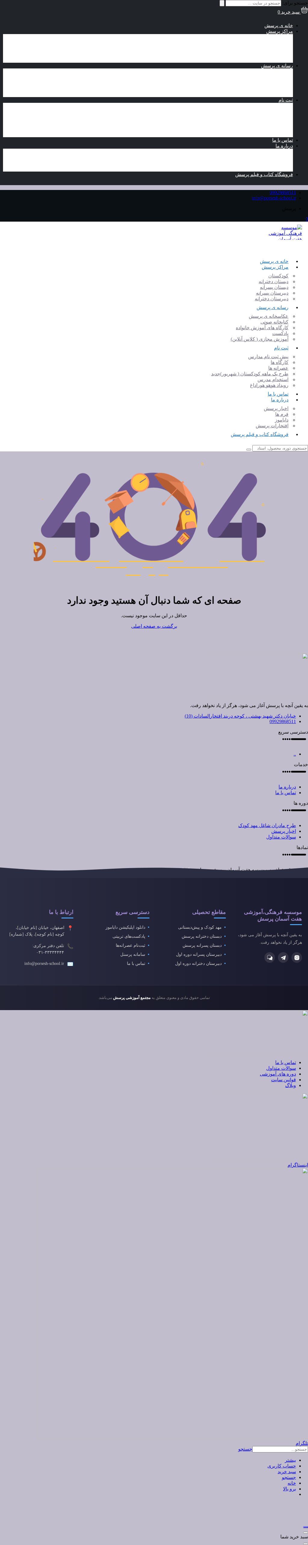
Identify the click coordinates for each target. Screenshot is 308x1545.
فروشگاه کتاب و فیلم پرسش (264, 174)
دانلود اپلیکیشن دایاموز (125, 927)
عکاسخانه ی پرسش (261, 71)
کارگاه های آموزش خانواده (254, 82)
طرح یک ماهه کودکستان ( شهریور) (242, 122)
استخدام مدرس (265, 128)
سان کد (186, 869)
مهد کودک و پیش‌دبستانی (200, 927)
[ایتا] (269, 957)
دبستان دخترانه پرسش (202, 936)
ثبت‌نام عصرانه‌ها (130, 945)
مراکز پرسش (279, 31)
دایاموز (274, 163)
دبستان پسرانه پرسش (202, 945)
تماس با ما (282, 140)
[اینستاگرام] (296, 957)
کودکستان (271, 36)
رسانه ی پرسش (277, 65)
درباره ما (284, 145)
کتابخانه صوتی (267, 77)
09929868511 (283, 192)
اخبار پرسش (268, 151)
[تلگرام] (283, 957)
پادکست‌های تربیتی (128, 936)
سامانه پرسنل (132, 954)
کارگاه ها (272, 111)
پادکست (273, 88)
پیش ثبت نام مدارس (261, 105)
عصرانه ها (271, 117)
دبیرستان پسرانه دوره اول (199, 954)
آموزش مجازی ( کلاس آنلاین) (252, 94)
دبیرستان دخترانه (264, 59)
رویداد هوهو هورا (261, 134)
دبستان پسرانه (266, 48)
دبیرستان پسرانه (264, 54)
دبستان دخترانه (266, 42)
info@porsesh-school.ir (274, 198)
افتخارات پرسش (264, 168)
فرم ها (274, 157)
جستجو (245, 1449)
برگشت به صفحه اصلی (154, 626)
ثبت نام (286, 100)
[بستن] (305, 1533)
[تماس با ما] (305, 1527)
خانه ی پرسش (278, 25)
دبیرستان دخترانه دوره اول (198, 963)
